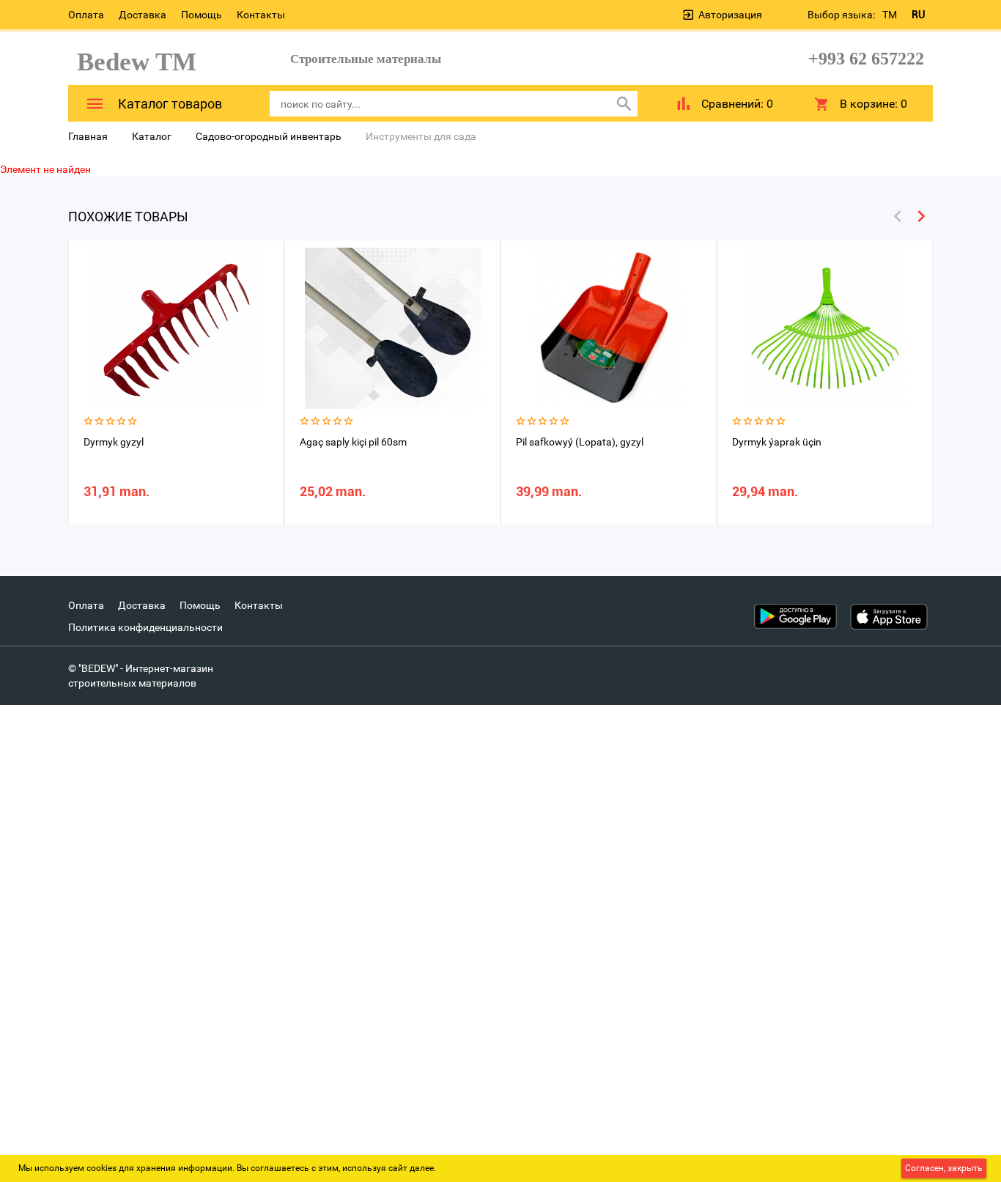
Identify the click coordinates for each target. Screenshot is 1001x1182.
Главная (88, 136)
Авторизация (730, 15)
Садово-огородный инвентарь (268, 136)
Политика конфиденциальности (145, 627)
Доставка (142, 15)
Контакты (261, 15)
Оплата (86, 15)
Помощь (201, 15)
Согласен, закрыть (944, 1168)
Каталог (151, 136)
